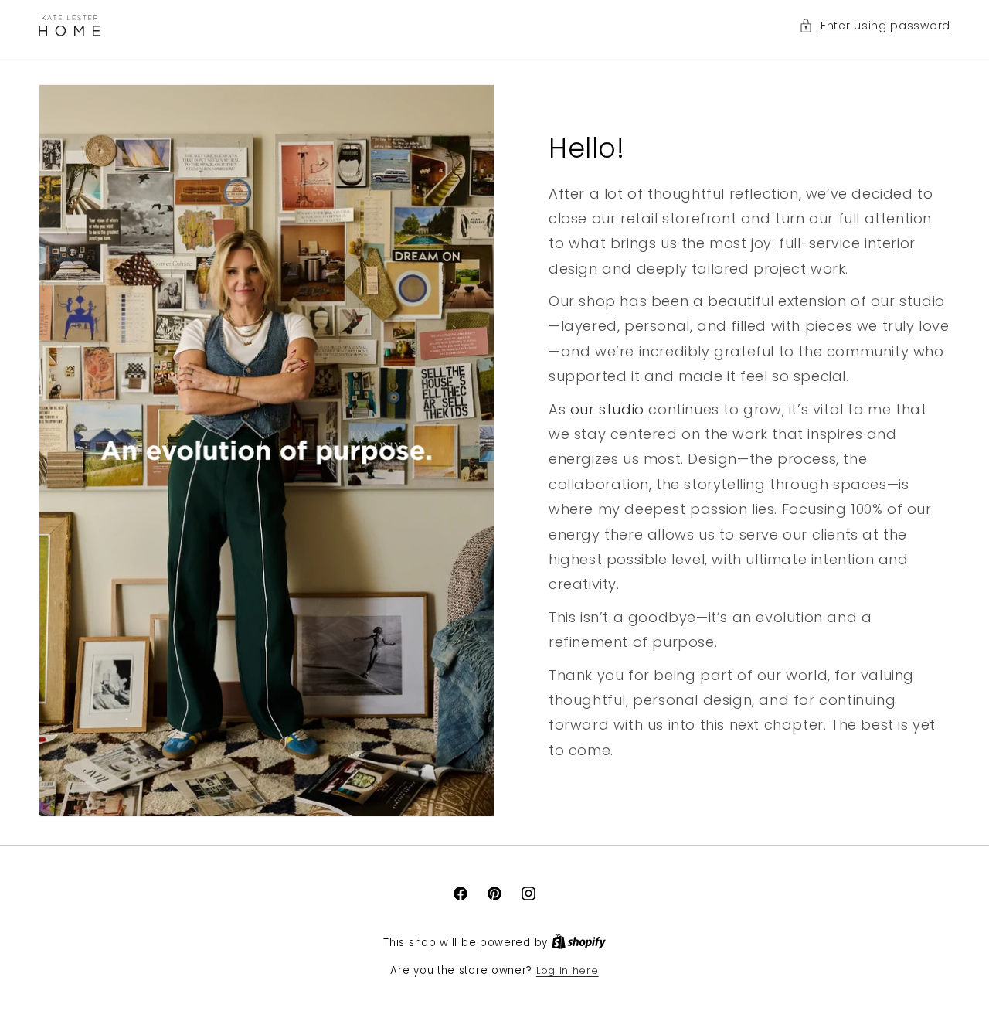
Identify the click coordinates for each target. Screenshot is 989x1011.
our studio (609, 408)
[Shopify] (579, 942)
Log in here (567, 970)
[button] (874, 26)
